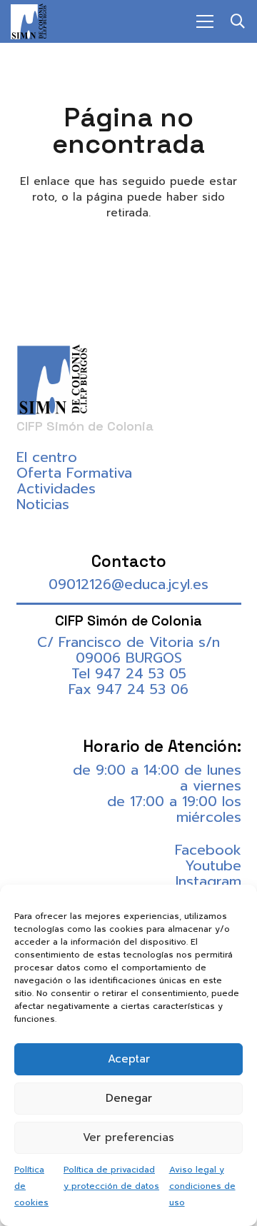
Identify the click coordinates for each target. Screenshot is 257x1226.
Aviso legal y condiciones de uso (202, 1186)
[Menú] (205, 21)
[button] (237, 21)
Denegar (129, 1098)
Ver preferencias (128, 1137)
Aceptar (129, 1059)
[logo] (28, 21)
